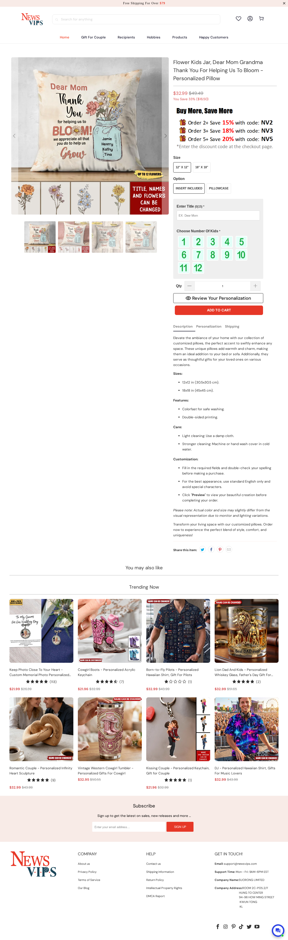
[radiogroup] (218, 254)
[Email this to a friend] (228, 549)
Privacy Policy (87, 872)
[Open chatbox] (278, 930)
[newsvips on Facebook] (218, 927)
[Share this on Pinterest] (220, 549)
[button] (126, 37)
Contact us (153, 864)
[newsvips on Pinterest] (233, 927)
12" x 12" (182, 167)
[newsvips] (32, 19)
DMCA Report (155, 896)
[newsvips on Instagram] (226, 927)
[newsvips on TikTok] (241, 927)
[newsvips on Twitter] (249, 927)
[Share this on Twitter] (202, 549)
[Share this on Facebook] (211, 549)
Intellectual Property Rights (164, 888)
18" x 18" (201, 167)
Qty (179, 286)
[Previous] (14, 136)
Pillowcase (219, 188)
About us (84, 864)
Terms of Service (89, 880)
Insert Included (189, 188)
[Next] (165, 136)
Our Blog (83, 888)
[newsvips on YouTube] (257, 927)
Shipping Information (160, 872)
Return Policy (155, 880)
